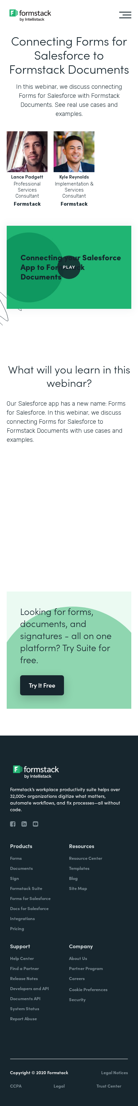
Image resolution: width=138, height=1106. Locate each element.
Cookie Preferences (88, 989)
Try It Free (42, 685)
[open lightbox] (69, 267)
